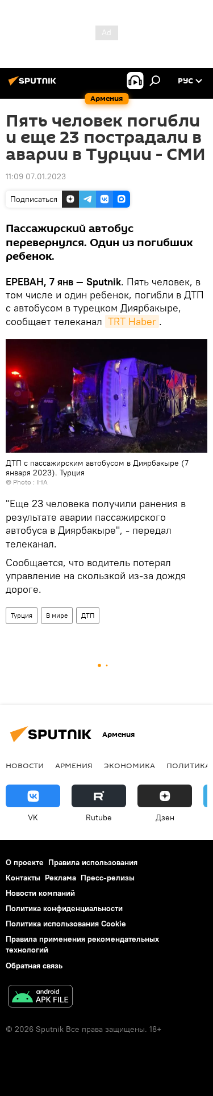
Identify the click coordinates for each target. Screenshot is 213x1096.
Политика (188, 765)
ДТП (87, 615)
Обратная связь (34, 965)
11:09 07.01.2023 (36, 176)
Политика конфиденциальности (64, 908)
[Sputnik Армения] (34, 85)
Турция (21, 615)
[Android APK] (40, 997)
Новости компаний (40, 893)
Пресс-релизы (108, 877)
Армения (74, 765)
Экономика (129, 765)
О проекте (25, 862)
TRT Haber (132, 321)
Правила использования (92, 862)
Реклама (60, 877)
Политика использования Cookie (66, 923)
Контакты (23, 877)
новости (25, 765)
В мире (57, 615)
